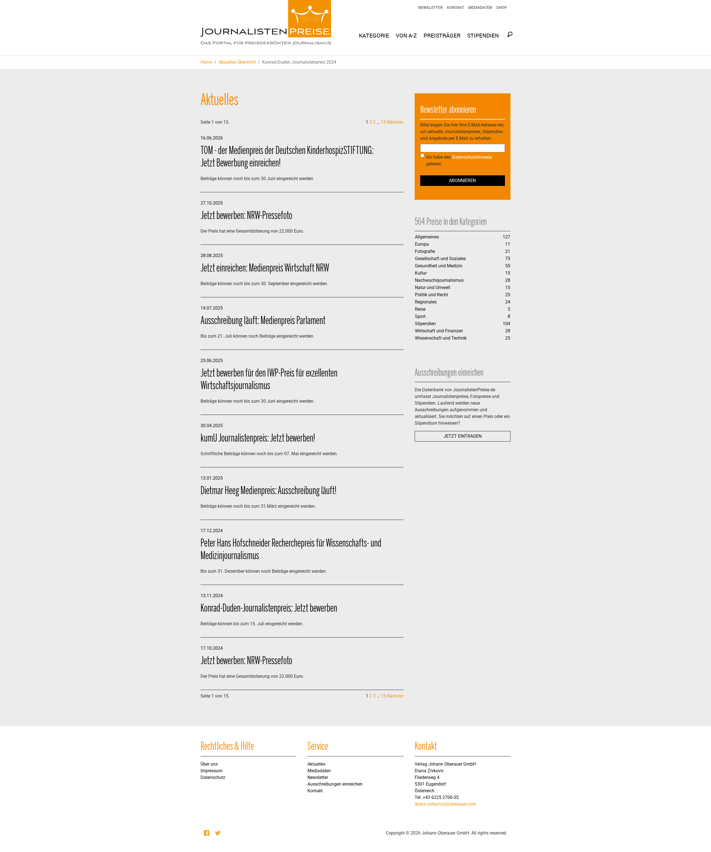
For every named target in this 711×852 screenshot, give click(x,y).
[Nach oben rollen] (698, 839)
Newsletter (430, 7)
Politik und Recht (431, 294)
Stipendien (425, 323)
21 (507, 251)
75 (507, 258)
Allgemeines (427, 237)
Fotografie (425, 251)
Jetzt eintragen (463, 436)
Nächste (395, 122)
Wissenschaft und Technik (441, 338)
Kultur (421, 273)
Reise (420, 309)
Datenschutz (213, 777)
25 (507, 294)
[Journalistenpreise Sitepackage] (266, 28)
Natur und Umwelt (432, 287)
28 (507, 280)
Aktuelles (316, 764)
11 (507, 244)
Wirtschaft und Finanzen (439, 330)
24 (507, 302)
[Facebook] (207, 833)
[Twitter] (218, 833)
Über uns (209, 764)
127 (506, 237)
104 (506, 323)
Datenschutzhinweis (472, 157)
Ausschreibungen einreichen (334, 784)
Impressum (211, 770)
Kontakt (455, 7)
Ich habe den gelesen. (459, 160)
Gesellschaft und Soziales (440, 258)
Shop (501, 7)
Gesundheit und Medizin (438, 265)
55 (507, 265)
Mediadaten (480, 7)
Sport (420, 316)
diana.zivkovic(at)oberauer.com (445, 804)
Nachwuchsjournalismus (439, 280)
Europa (422, 244)
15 (383, 122)
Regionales (426, 302)
